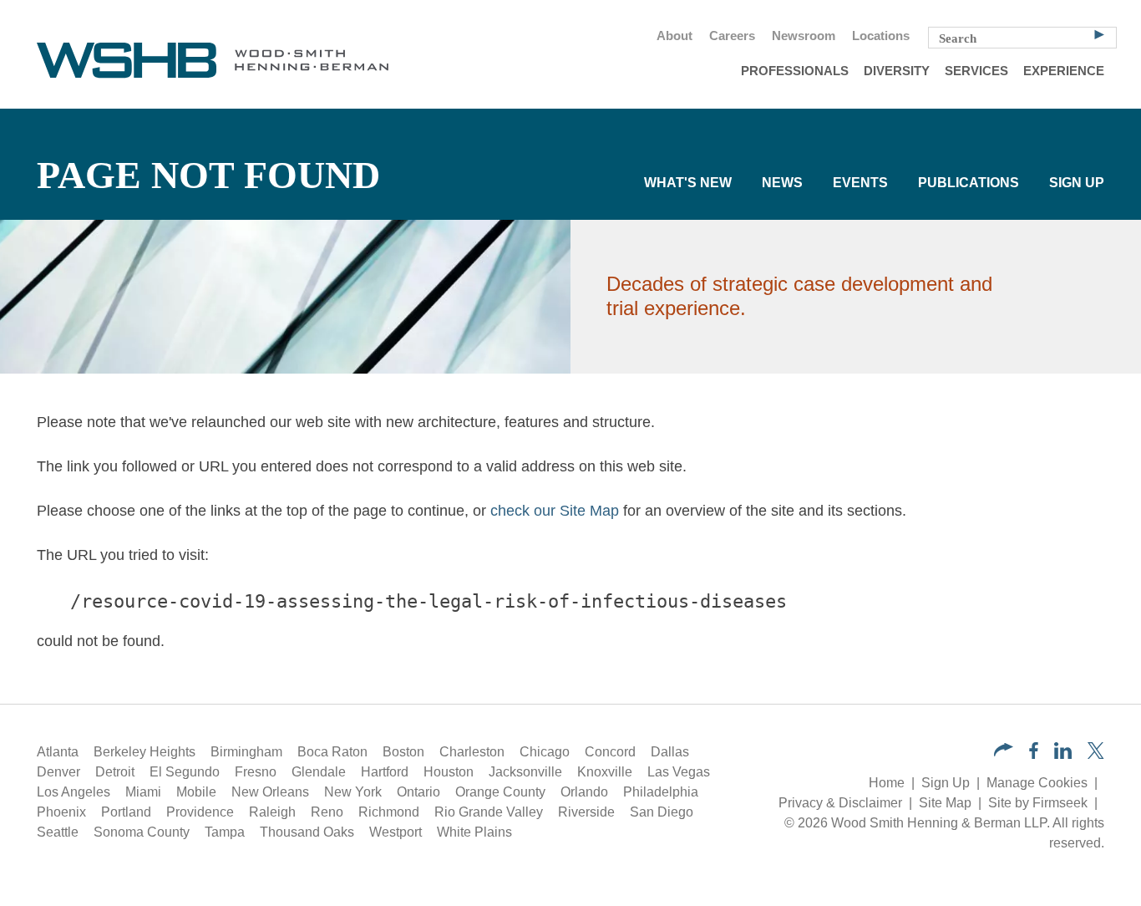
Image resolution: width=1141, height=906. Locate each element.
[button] (1003, 752)
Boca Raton (332, 752)
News (782, 183)
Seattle (58, 832)
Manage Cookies (1037, 783)
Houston (448, 772)
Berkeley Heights (144, 752)
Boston (403, 752)
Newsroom (803, 36)
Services (976, 71)
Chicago (545, 752)
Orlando (584, 792)
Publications (968, 183)
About (674, 36)
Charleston (472, 752)
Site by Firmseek (1038, 803)
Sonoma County (142, 832)
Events (860, 183)
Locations (881, 36)
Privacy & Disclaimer (840, 803)
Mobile (196, 792)
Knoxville (604, 772)
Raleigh (272, 812)
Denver (58, 772)
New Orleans (270, 792)
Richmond (388, 812)
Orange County (500, 792)
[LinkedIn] (1063, 754)
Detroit (114, 772)
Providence (200, 812)
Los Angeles (73, 792)
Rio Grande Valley (488, 812)
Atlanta (58, 752)
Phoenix (61, 812)
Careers (732, 36)
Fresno (255, 772)
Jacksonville (525, 772)
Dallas (670, 752)
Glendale (319, 772)
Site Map (945, 803)
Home (887, 783)
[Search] (1099, 33)
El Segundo (185, 772)
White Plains (474, 832)
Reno (327, 812)
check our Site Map (554, 510)
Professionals (795, 71)
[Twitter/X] (1096, 754)
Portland (126, 812)
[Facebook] (1033, 754)
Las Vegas (678, 772)
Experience (1063, 71)
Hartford (384, 772)
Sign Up (1076, 183)
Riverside (586, 812)
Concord (610, 752)
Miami (143, 792)
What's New (688, 183)
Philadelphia (660, 792)
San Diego (661, 812)
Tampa (225, 832)
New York (353, 792)
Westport (395, 832)
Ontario (418, 792)
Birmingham (246, 752)
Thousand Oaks (307, 832)
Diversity (897, 71)
